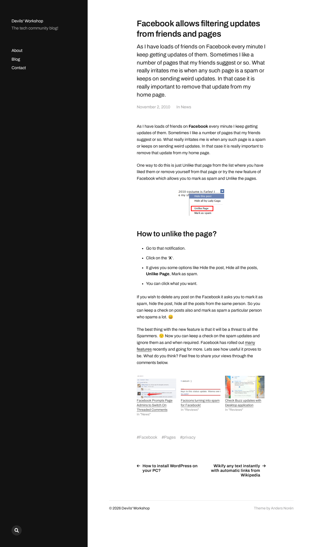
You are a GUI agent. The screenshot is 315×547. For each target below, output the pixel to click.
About (17, 50)
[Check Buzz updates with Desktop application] (244, 387)
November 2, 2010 (153, 107)
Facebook (148, 437)
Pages (170, 437)
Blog (16, 59)
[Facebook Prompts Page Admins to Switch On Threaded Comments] (156, 387)
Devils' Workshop (27, 21)
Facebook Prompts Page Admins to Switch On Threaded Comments (154, 405)
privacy (189, 437)
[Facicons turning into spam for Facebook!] (200, 387)
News (186, 107)
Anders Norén (282, 508)
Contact (19, 67)
